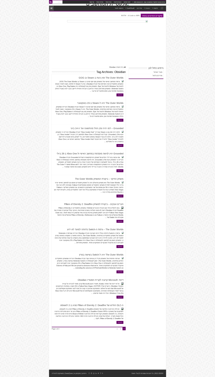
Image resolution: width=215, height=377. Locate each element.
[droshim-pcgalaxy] (107, 26)
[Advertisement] (107, 48)
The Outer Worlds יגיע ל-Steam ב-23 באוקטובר (100, 103)
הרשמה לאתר (119, 8)
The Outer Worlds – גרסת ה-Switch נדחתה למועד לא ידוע (95, 229)
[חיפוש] (50, 2)
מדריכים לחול (157, 76)
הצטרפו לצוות (117, 2)
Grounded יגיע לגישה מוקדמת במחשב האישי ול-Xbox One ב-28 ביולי (90, 153)
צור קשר (91, 2)
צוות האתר (108, 2)
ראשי (162, 8)
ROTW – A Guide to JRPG (130, 15)
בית (122, 67)
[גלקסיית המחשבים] (107, 5)
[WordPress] (91, 373)
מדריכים (139, 8)
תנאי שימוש (127, 2)
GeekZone (69, 373)
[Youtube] (94, 373)
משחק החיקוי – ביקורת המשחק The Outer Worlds (99, 179)
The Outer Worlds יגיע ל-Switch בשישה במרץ (101, 254)
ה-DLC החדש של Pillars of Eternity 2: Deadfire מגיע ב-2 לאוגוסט (91, 305)
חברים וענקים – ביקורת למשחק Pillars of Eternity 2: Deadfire (93, 204)
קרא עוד (120, 95)
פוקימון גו (77, 373)
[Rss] (102, 373)
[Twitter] (98, 373)
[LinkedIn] (96, 373)
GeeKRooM (130, 8)
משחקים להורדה (58, 373)
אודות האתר (99, 2)
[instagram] (89, 373)
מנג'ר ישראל (158, 72)
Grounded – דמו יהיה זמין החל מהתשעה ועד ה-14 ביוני (97, 128)
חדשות (156, 8)
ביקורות (147, 8)
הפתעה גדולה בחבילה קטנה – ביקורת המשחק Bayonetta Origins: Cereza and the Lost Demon (108, 15)
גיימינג (84, 373)
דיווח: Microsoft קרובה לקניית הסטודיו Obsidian (100, 280)
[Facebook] (100, 373)
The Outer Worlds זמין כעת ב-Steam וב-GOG (101, 78)
